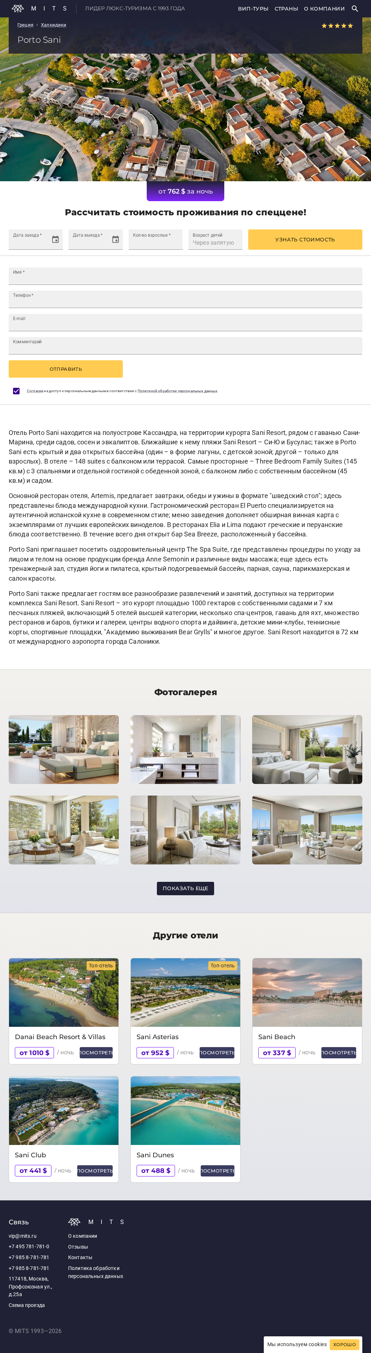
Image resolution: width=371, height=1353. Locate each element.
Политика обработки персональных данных (95, 1272)
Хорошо (344, 1344)
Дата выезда (88, 235)
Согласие (35, 391)
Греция (25, 25)
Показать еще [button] (185, 888)
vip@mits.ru (23, 1236)
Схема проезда (27, 1305)
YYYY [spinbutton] (41, 242)
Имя (19, 272)
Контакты (80, 1257)
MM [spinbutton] (27, 242)
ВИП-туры (253, 8)
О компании (324, 8)
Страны (286, 8)
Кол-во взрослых (152, 235)
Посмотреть (96, 1052)
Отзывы (78, 1247)
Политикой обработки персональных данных (178, 391)
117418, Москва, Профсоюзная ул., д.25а (30, 1287)
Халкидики (53, 25)
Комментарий (27, 341)
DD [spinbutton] (17, 242)
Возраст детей (207, 235)
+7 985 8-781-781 (29, 1257)
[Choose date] (55, 239)
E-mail (19, 318)
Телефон (23, 295)
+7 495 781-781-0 (29, 1247)
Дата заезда (27, 235)
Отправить (66, 369)
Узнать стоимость (305, 239)
